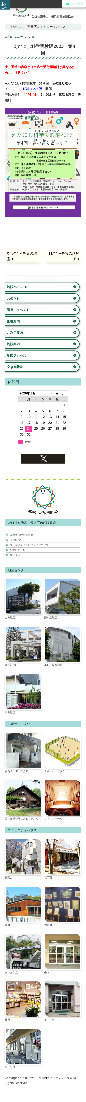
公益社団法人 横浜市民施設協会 (53, 16)
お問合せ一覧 (17, 550)
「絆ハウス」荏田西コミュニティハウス (47, 1078)
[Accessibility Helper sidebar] (5, 5)
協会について (17, 539)
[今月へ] (57, 393)
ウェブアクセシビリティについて (29, 545)
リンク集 (15, 555)
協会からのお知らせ (21, 534)
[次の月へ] (64, 393)
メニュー (77, 4)
